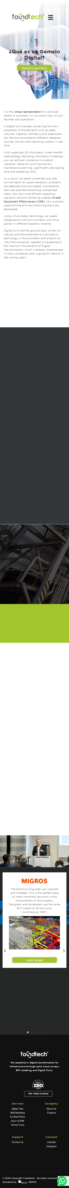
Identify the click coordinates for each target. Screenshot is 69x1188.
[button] (62, 1181)
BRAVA (32, 1181)
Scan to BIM (17, 1120)
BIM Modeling (17, 1112)
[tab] (28, 1032)
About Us (51, 1108)
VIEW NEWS (34, 635)
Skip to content (10, 1)
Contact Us (17, 1142)
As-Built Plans (17, 1116)
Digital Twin (18, 1108)
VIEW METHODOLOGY (34, 516)
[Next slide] (63, 950)
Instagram (51, 1146)
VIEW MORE (34, 960)
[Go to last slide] (5, 950)
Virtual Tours (17, 1124)
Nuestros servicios (34, 68)
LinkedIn (51, 1142)
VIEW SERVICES (34, 786)
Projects (51, 1112)
